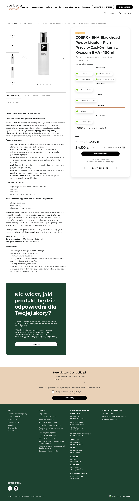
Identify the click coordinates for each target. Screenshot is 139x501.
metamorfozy (37, 7)
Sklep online (12, 419)
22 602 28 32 (126, 13)
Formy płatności (14, 422)
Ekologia (46, 96)
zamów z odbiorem (100, 168)
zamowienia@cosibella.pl (116, 417)
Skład (26, 96)
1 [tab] (37, 84)
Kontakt (11, 425)
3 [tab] (43, 84)
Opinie (35, 96)
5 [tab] (50, 84)
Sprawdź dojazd (100, 154)
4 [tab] (47, 84)
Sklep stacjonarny (14, 417)
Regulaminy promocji (47, 436)
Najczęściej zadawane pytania (50, 425)
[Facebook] (10, 488)
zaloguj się (124, 7)
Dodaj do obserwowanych (111, 147)
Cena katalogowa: (82, 142)
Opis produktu (13, 96)
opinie (102, 128)
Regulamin (43, 414)
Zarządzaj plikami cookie (48, 451)
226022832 (109, 414)
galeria (49, 7)
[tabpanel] (43, 53)
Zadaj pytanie (13, 102)
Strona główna (11, 23)
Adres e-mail (58, 379)
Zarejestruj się (13, 428)
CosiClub (11, 431)
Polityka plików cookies (48, 422)
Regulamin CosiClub (47, 438)
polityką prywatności (74, 393)
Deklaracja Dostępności (48, 433)
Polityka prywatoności (47, 417)
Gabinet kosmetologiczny (17, 414)
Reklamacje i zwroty (46, 419)
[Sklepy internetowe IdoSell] (120, 496)
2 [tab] (40, 84)
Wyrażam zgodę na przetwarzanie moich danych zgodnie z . (68, 392)
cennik (58, 7)
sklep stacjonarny (72, 7)
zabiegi (25, 7)
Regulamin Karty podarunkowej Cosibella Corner (51, 429)
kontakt (86, 7)
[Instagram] (16, 488)
